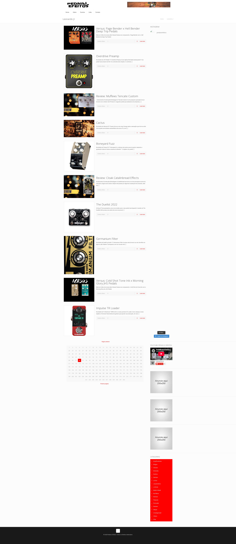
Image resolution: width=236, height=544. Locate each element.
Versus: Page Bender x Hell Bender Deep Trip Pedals (118, 30)
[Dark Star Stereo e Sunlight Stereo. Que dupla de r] (169, 45)
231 (120, 379)
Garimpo (155, 477)
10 (100, 347)
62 (127, 354)
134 (73, 367)
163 (97, 370)
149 (124, 367)
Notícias (155, 496)
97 (96, 360)
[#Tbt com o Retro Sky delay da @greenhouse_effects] (153, 42)
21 (137, 347)
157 (76, 370)
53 (96, 354)
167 (110, 370)
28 (86, 350)
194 (127, 373)
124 (114, 363)
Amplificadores (157, 461)
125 (117, 363)
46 (72, 354)
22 (141, 347)
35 (110, 350)
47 (76, 354)
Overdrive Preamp (107, 56)
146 (114, 367)
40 (127, 350)
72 (86, 357)
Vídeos (155, 516)
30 (93, 350)
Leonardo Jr (170, 19)
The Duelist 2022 (106, 204)
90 (72, 360)
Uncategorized (157, 513)
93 (83, 360)
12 (106, 347)
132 (141, 363)
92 (79, 360)
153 (137, 367)
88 (141, 357)
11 (103, 347)
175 (137, 370)
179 (76, 373)
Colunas (155, 467)
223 (93, 379)
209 (103, 376)
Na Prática (156, 493)
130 (134, 363)
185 (97, 373)
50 (86, 354)
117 (90, 363)
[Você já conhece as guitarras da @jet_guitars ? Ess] (153, 308)
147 (117, 367)
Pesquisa (155, 500)
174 (134, 370)
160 (86, 370)
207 (97, 376)
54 (100, 354)
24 (72, 350)
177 (69, 373)
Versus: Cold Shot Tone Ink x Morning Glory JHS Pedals (119, 282)
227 (107, 379)
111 (69, 363)
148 (120, 367)
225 (100, 379)
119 (97, 363)
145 (110, 367)
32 (100, 350)
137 (83, 367)
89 (69, 360)
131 (137, 363)
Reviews (155, 506)
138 (86, 367)
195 (131, 373)
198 (141, 373)
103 (117, 360)
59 (117, 354)
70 (79, 357)
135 (76, 367)
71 (83, 357)
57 (110, 354)
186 (100, 373)
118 (93, 363)
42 (134, 350)
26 (79, 350)
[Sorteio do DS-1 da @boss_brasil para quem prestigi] (169, 294)
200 (73, 376)
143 (103, 367)
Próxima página (104, 383)
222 (90, 379)
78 (106, 357)
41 (130, 350)
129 (131, 363)
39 (123, 350)
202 (79, 376)
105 (124, 360)
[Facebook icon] (116, 537)
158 (79, 370)
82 (120, 357)
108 (134, 360)
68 (72, 357)
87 (137, 357)
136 (79, 367)
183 (90, 373)
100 (107, 360)
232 (124, 379)
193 (124, 373)
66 (141, 354)
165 (103, 370)
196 (134, 373)
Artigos (155, 464)
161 (90, 370)
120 (100, 363)
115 (83, 363)
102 (114, 360)
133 (69, 367)
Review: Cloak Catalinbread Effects (117, 178)
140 (93, 367)
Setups (155, 509)
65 (137, 354)
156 (73, 370)
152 (134, 367)
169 (117, 370)
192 (120, 373)
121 (103, 363)
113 (76, 363)
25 (76, 350)
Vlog (154, 519)
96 (93, 360)
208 (100, 376)
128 (127, 363)
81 (117, 357)
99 (103, 360)
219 (137, 376)
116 (86, 363)
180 (79, 373)
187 (103, 373)
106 (127, 360)
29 (89, 350)
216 (127, 376)
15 (117, 347)
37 (117, 350)
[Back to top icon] (118, 531)
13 (110, 347)
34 (106, 350)
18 (127, 347)
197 (137, 373)
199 (69, 376)
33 (103, 350)
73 (89, 357)
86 (134, 357)
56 (106, 354)
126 (120, 363)
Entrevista (155, 471)
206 (93, 376)
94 (86, 360)
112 (73, 363)
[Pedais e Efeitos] (78, 5)
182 (86, 373)
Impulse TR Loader (108, 308)
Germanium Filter (107, 239)
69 (76, 357)
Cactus (100, 123)
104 (120, 360)
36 (113, 350)
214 (120, 376)
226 (103, 379)
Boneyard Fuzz (105, 143)
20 (134, 347)
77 (103, 357)
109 (137, 360)
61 (123, 354)
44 (141, 350)
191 (117, 373)
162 (93, 370)
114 (79, 363)
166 (107, 370)
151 (131, 367)
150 (127, 367)
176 (141, 370)
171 (124, 370)
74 (93, 357)
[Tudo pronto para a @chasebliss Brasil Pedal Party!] (169, 82)
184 (93, 373)
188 (107, 373)
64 (134, 354)
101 (110, 360)
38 (120, 350)
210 (107, 376)
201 (76, 376)
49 (83, 354)
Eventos (155, 474)
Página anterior (106, 341)
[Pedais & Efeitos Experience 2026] (161, 291)
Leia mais (142, 41)
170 (120, 370)
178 (73, 373)
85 (130, 357)
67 (69, 357)
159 (83, 370)
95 (89, 360)
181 (83, 373)
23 (69, 350)
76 (100, 357)
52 (93, 354)
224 (97, 379)
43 (137, 350)
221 (86, 379)
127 (124, 363)
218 (134, 376)
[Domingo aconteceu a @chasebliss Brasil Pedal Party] (161, 170)
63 (130, 354)
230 (117, 379)
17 (123, 347)
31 (96, 350)
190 (114, 373)
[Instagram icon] (120, 537)
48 (79, 354)
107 (131, 360)
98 (100, 360)
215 (124, 376)
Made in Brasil (157, 490)
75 (96, 357)
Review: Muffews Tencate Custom (117, 96)
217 (131, 376)
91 (76, 360)
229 (114, 379)
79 (110, 357)
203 (83, 376)
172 (127, 370)
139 (90, 367)
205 (90, 376)
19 (130, 347)
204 (86, 376)
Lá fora (155, 480)
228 (110, 379)
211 (110, 376)
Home (162, 19)
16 (120, 347)
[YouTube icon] (118, 537)
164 (100, 370)
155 (69, 370)
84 (127, 357)
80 (113, 357)
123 (110, 363)
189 (110, 373)
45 (69, 354)
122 (107, 363)
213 (117, 376)
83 (123, 357)
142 (100, 367)
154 (141, 367)
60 (120, 354)
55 (103, 354)
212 (114, 376)
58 (113, 354)
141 (97, 367)
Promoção (156, 503)
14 (113, 347)
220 (141, 376)
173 (131, 370)
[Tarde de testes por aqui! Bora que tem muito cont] (153, 61)
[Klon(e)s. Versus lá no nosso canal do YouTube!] (161, 41)
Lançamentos (157, 483)
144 (107, 367)
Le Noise (155, 487)
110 (141, 360)
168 (114, 370)
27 (83, 350)
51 (89, 354)
